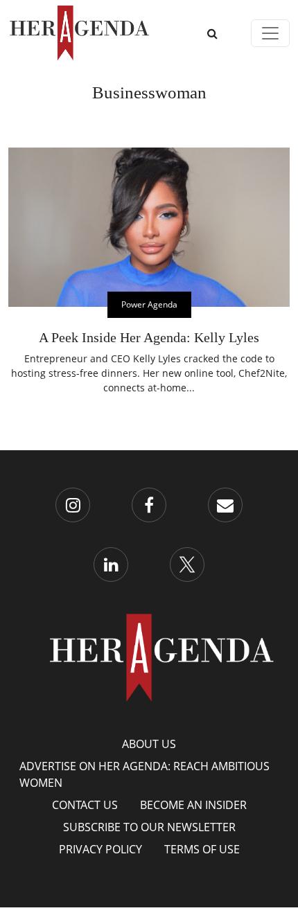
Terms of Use (202, 849)
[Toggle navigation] (270, 33)
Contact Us (85, 804)
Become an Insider (193, 804)
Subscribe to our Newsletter (149, 827)
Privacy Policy (100, 849)
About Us (149, 744)
